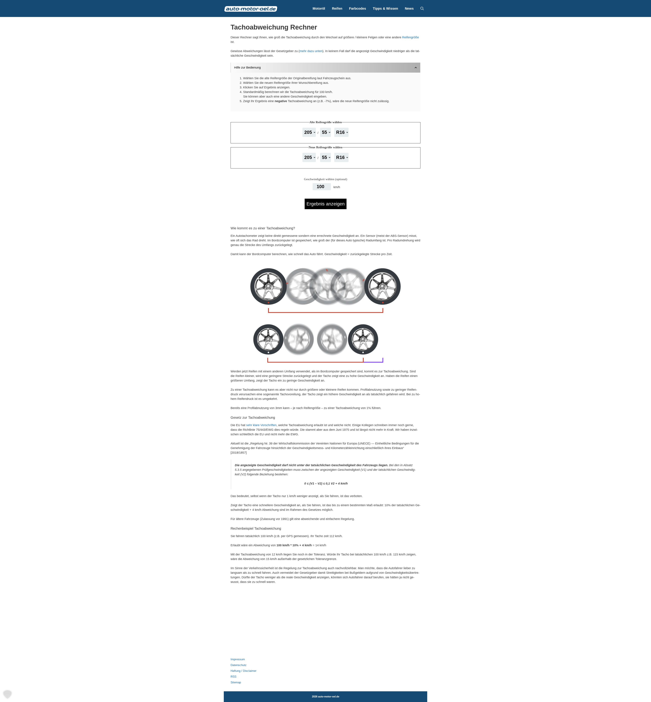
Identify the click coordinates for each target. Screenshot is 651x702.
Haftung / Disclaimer (244, 670)
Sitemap (236, 682)
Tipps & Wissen (385, 8)
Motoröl (319, 8)
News (409, 8)
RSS (233, 676)
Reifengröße (410, 37)
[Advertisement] (325, 615)
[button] (422, 8)
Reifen (337, 8)
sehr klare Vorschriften (261, 425)
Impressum (238, 659)
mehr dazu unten (311, 51)
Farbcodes (357, 8)
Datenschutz (238, 665)
